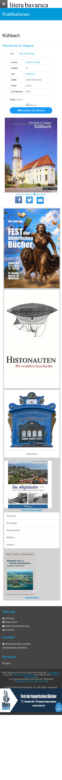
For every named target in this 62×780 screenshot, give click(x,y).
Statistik (9, 629)
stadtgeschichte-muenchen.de (31, 681)
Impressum (11, 621)
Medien (11, 537)
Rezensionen (13, 530)
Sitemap (9, 618)
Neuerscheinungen (32, 510)
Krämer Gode (33, 62)
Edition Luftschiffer (23, 674)
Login (7, 663)
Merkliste (40, 194)
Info (12, 53)
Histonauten (53, 672)
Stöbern (11, 544)
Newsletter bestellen (16, 647)
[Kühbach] (40, 200)
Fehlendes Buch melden (17, 643)
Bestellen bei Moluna (32, 110)
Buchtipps (12, 522)
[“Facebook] (18, 199)
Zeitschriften (32, 597)
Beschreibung (26, 53)
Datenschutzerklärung (17, 625)
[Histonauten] (32, 248)
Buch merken (25, 194)
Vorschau (11, 515)
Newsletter (32, 453)
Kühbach (30, 73)
